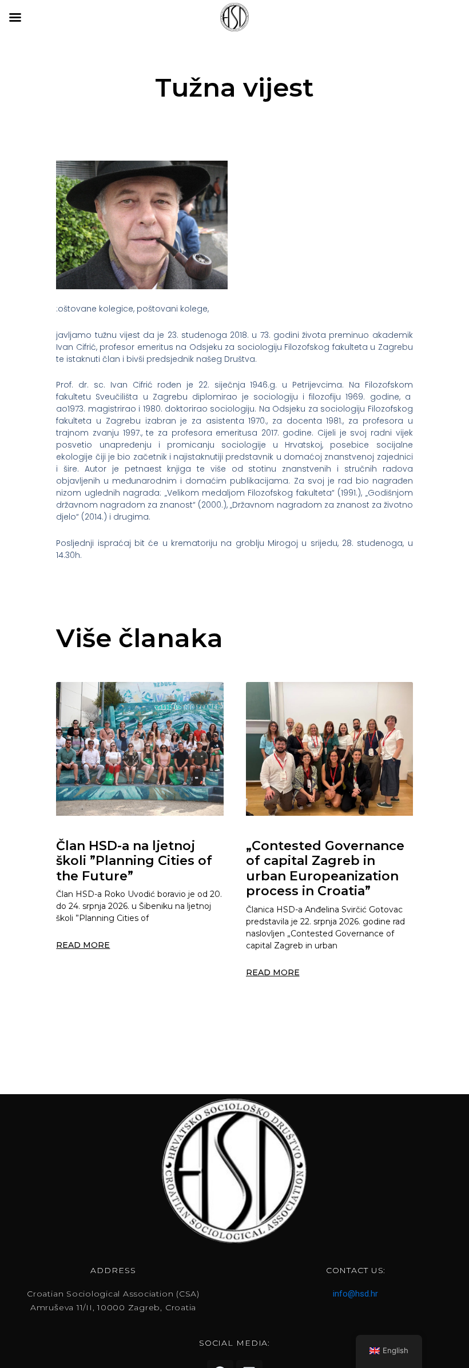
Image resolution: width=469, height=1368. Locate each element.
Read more (83, 945)
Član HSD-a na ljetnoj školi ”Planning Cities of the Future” (134, 861)
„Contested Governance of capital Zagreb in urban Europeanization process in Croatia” (325, 868)
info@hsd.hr (355, 1294)
